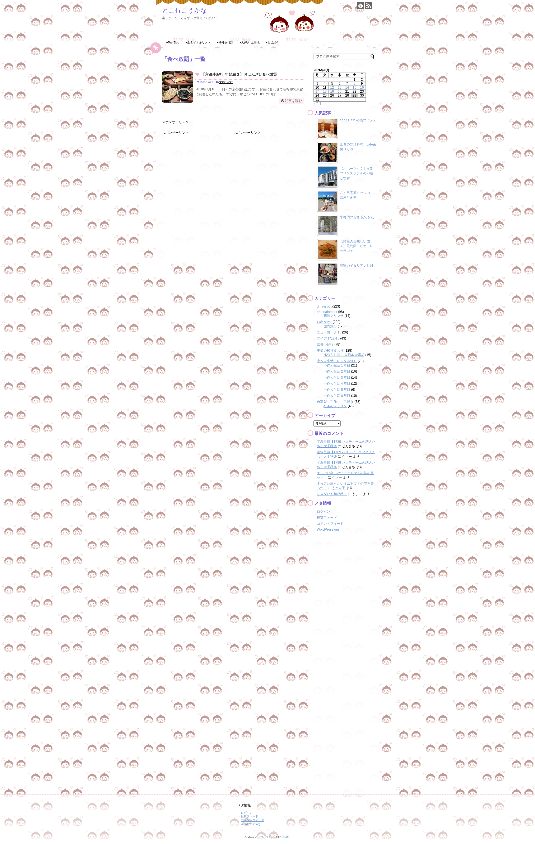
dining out (324, 306)
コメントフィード (330, 523)
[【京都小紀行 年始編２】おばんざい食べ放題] (177, 87)
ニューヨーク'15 (329, 332)
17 (317, 91)
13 (339, 87)
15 (354, 87)
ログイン (323, 511)
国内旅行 (330, 326)
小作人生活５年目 (337, 389)
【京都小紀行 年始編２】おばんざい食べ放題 (241, 74)
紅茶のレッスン (335, 406)
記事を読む (293, 101)
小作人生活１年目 (337, 365)
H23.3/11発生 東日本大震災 (344, 355)
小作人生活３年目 (337, 377)
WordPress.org (328, 529)
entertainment (327, 312)
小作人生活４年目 (337, 383)
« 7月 (317, 103)
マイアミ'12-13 (328, 338)
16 (362, 87)
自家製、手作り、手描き (335, 401)
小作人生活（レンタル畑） (337, 361)
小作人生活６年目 (337, 395)
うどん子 (338, 488)
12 (332, 87)
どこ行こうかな (184, 10)
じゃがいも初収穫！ (332, 494)
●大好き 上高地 (249, 42)
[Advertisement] (193, 161)
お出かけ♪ (324, 322)
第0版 (285, 836)
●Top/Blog (172, 42)
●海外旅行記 (225, 42)
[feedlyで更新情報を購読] (360, 5)
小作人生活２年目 (337, 371)
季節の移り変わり (330, 350)
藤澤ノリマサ (334, 316)
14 (347, 87)
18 (325, 91)
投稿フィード (327, 517)
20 (339, 91)
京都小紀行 (226, 82)
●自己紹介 (272, 42)
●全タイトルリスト (198, 42)
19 (332, 91)
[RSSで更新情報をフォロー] (368, 5)
